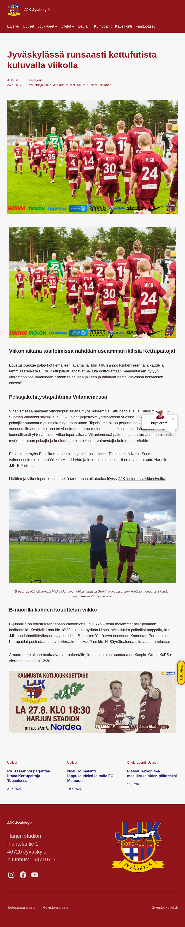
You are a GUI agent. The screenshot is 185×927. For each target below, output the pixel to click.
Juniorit (58, 85)
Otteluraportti (136, 762)
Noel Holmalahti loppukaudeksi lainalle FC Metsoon (90, 776)
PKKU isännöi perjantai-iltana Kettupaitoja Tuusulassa (28, 776)
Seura (81, 85)
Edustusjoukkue (40, 85)
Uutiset (92, 85)
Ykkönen (105, 85)
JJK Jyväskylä (37, 9)
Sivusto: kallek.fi (165, 907)
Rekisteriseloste (55, 907)
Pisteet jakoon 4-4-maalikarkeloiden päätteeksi (152, 773)
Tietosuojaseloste (21, 907)
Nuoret (70, 85)
